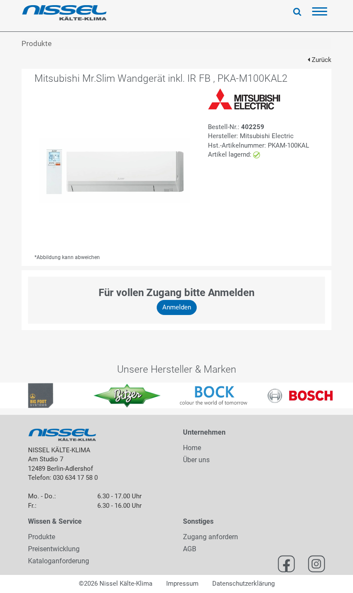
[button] (9, 395)
